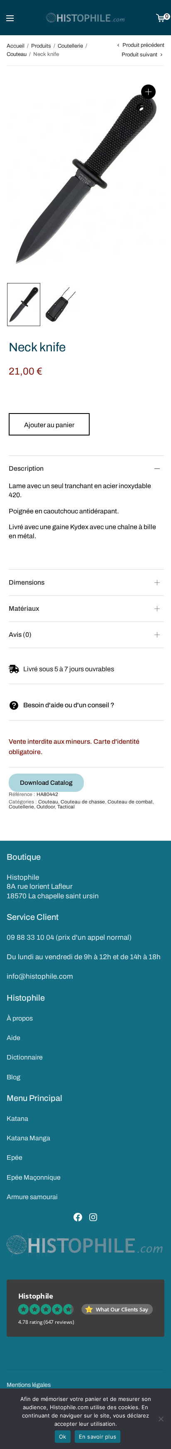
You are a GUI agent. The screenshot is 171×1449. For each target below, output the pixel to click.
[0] (160, 17)
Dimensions (26, 582)
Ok (62, 1436)
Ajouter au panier (49, 424)
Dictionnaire (25, 1057)
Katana (17, 1118)
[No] (160, 1419)
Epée (14, 1157)
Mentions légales (29, 1384)
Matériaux (24, 608)
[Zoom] (148, 92)
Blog (13, 1077)
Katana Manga (28, 1138)
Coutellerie (70, 46)
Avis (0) (20, 634)
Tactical (66, 807)
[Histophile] (85, 18)
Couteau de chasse (83, 802)
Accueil (15, 46)
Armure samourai (32, 1196)
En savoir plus (98, 1436)
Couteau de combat (130, 802)
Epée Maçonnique (34, 1177)
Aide (13, 1037)
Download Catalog (46, 782)
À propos (20, 1018)
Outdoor (46, 807)
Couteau (17, 54)
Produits (41, 46)
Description (26, 468)
